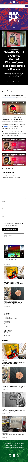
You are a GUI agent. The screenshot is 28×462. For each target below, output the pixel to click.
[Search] (26, 6)
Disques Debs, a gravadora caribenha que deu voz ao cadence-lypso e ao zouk (13, 303)
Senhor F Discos (7, 328)
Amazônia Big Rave (8, 314)
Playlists (5, 323)
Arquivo (12, 459)
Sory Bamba (6, 126)
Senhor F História (7, 331)
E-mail (4, 208)
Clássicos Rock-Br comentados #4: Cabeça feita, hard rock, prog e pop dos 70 (14, 262)
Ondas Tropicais (14, 301)
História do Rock (7, 317)
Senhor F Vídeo (7, 332)
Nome (4, 201)
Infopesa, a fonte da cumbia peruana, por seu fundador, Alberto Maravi (13, 411)
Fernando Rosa (14, 79)
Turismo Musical (7, 335)
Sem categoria (16, 49)
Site (3, 216)
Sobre (16, 459)
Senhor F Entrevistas (8, 330)
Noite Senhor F (7, 319)
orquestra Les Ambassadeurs (9, 97)
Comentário (5, 181)
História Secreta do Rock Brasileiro (10, 259)
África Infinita (11, 49)
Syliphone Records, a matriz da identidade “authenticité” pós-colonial (13, 283)
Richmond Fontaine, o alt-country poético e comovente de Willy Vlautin (13, 435)
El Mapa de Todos (7, 301)
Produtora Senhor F (7, 325)
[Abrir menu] (14, 27)
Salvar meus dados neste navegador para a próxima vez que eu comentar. (13, 224)
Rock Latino (6, 326)
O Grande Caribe (7, 321)
